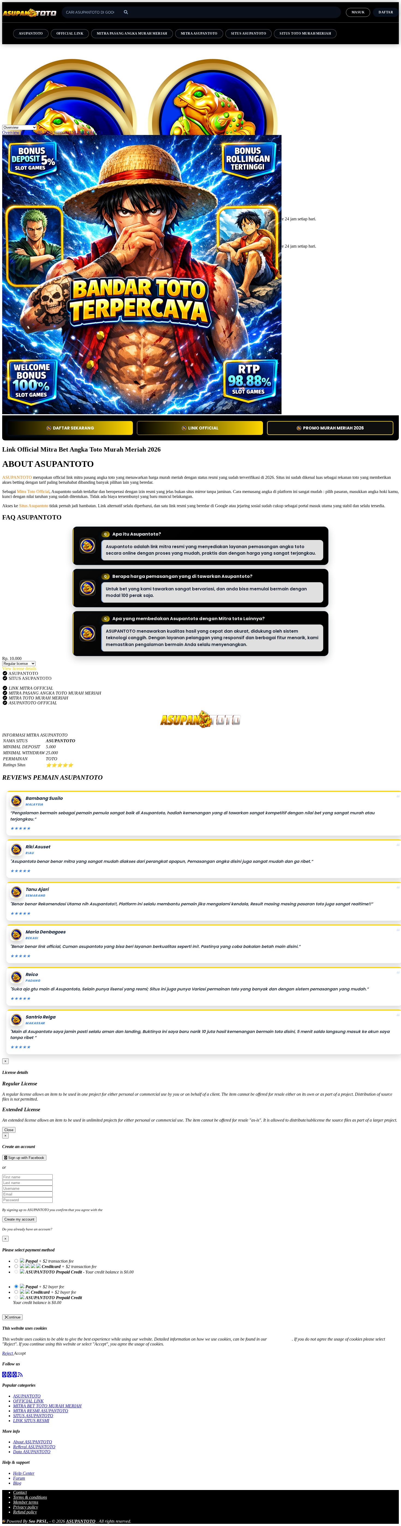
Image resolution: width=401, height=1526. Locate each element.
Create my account (19, 1219)
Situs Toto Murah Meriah (305, 33)
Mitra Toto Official (33, 491)
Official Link (69, 33)
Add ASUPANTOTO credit (36, 1307)
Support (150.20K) (69, 132)
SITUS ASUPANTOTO (33, 1415)
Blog (17, 1483)
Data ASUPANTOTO (31, 1451)
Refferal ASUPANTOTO (34, 1446)
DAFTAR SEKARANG (73, 428)
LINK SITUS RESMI (31, 1420)
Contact (20, 1492)
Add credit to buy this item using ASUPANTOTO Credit (61, 1277)
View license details (19, 668)
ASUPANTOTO (17, 477)
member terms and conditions (125, 1210)
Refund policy (25, 1512)
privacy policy (280, 1339)
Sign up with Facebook (25, 1158)
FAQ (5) (94, 132)
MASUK (358, 12)
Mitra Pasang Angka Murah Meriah (132, 33)
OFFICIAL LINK (28, 1401)
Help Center (23, 1473)
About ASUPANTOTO (32, 1442)
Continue (13, 1317)
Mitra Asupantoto (199, 33)
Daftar (386, 12)
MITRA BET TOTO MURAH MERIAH (47, 1406)
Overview (10, 132)
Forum (19, 1478)
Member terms (25, 1502)
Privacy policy (25, 1507)
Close (8, 1130)
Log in (58, 1229)
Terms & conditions (30, 1497)
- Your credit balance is (73, 1274)
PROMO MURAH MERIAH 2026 (333, 428)
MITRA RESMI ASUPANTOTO (40, 1410)
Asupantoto (31, 33)
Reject (8, 1353)
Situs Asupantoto (248, 33)
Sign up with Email (23, 1167)
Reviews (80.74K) (36, 132)
